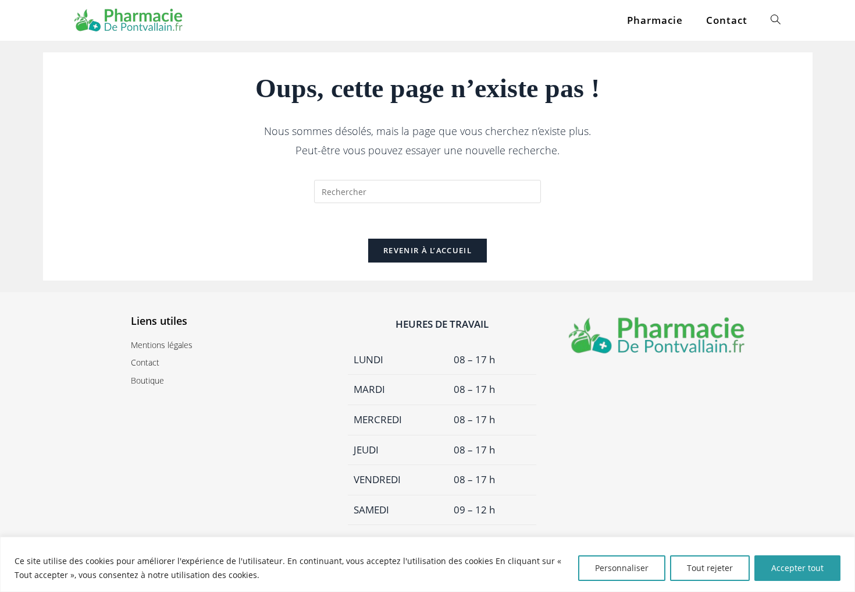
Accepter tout (797, 567)
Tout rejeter (710, 567)
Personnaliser (622, 567)
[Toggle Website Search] (775, 20)
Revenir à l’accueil (427, 250)
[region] (427, 564)
